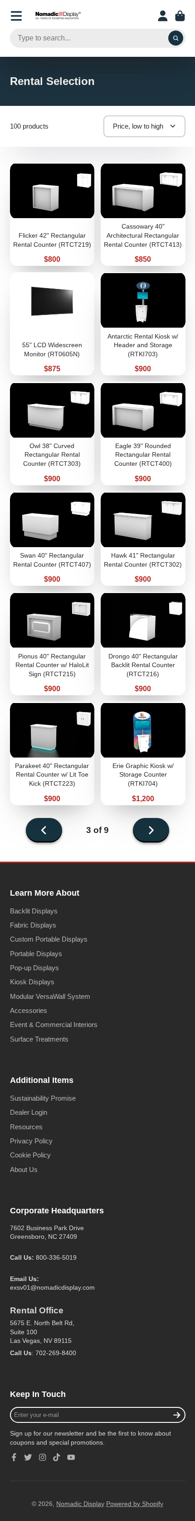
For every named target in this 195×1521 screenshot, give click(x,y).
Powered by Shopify (134, 1503)
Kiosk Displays (32, 982)
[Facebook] (14, 1457)
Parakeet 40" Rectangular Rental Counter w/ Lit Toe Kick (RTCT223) (52, 753)
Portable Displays (36, 953)
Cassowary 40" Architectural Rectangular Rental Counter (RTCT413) (143, 214)
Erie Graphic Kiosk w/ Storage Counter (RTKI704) (143, 753)
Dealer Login (28, 1112)
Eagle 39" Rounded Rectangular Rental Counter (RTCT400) (143, 433)
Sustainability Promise (43, 1098)
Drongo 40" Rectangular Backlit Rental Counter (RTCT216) (143, 643)
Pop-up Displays (34, 968)
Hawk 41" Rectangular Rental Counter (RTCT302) (143, 539)
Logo (58, 16)
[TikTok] (57, 1457)
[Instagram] (43, 1457)
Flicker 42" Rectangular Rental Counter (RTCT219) (52, 214)
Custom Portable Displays (49, 939)
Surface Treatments (39, 1039)
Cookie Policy (30, 1155)
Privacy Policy (31, 1141)
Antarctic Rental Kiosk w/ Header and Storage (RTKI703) (143, 323)
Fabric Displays (33, 925)
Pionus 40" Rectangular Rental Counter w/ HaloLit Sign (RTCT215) (52, 643)
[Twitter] (28, 1457)
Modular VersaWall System (50, 996)
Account (162, 15)
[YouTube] (71, 1457)
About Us (24, 1169)
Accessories (28, 1010)
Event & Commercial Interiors (54, 1024)
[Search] (176, 38)
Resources (26, 1127)
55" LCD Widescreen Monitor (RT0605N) (52, 323)
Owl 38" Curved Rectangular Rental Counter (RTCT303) (52, 433)
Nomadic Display (80, 1503)
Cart (180, 15)
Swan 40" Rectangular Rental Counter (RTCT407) (52, 539)
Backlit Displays (34, 911)
